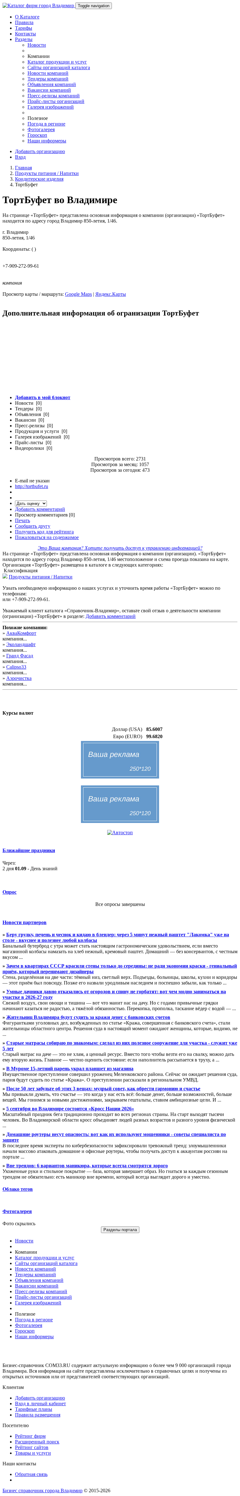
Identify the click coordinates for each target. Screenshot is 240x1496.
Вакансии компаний (49, 90)
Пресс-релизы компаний (54, 95)
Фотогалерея (41, 129)
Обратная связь (31, 1474)
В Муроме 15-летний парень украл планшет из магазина (69, 1068)
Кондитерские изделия (39, 179)
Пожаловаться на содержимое (47, 537)
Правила (24, 22)
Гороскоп (37, 135)
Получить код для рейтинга (44, 531)
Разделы (23, 39)
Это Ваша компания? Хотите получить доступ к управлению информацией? (120, 548)
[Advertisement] (120, 359)
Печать (22, 520)
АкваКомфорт (21, 633)
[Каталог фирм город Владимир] (38, 5)
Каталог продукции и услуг (57, 61)
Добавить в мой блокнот (42, 397)
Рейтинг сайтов (31, 1447)
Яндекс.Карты (110, 294)
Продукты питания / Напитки (47, 173)
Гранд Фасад (19, 655)
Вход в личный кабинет (40, 1403)
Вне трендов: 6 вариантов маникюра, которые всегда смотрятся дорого (87, 1165)
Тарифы (23, 28)
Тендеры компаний (48, 78)
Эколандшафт (21, 644)
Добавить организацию (40, 151)
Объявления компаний (52, 84)
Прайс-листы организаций (56, 101)
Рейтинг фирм (30, 1436)
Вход (20, 157)
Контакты (25, 33)
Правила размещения (37, 1414)
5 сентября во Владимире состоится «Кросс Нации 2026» (70, 1108)
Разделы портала (120, 1229)
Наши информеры (47, 140)
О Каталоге (27, 16)
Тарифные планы (33, 1409)
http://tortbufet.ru (31, 486)
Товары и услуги (33, 1453)
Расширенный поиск (37, 1441)
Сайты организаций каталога (59, 67)
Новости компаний (48, 73)
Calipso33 (16, 667)
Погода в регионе (46, 123)
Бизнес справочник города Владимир (42, 1490)
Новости (37, 45)
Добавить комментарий (40, 509)
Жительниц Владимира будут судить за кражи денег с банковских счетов (88, 1017)
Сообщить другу (32, 526)
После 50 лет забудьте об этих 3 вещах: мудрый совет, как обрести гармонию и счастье (103, 1088)
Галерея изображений (51, 107)
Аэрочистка (19, 678)
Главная (23, 167)
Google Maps (78, 294)
